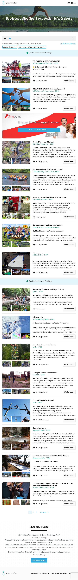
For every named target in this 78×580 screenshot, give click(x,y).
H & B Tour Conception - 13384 (43, 144)
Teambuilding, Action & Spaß (43, 400)
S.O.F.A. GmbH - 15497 (40, 255)
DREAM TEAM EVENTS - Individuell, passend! (49, 89)
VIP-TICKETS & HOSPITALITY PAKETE (46, 61)
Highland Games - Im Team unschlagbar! (47, 225)
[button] (39, 38)
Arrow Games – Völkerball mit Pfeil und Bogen (49, 197)
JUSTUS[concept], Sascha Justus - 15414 (46, 227)
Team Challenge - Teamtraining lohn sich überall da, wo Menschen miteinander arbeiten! (53, 484)
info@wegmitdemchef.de (40, 573)
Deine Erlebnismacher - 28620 (42, 199)
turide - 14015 (37, 402)
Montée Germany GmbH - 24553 (43, 319)
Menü (73, 3)
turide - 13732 (37, 347)
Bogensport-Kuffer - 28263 (41, 430)
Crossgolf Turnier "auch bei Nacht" (45, 372)
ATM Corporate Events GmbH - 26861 (45, 63)
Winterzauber (38, 253)
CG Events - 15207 (39, 375)
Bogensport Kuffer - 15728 (41, 458)
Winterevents (38, 317)
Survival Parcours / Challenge (44, 142)
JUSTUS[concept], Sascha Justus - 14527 (46, 172)
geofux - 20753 (38, 291)
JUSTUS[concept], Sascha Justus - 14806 (46, 91)
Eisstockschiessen (39, 428)
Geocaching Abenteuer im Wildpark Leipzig (48, 289)
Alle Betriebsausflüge (59, 573)
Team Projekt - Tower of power (44, 345)
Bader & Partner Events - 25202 (43, 488)
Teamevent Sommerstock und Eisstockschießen (50, 456)
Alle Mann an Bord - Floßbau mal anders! (47, 170)
